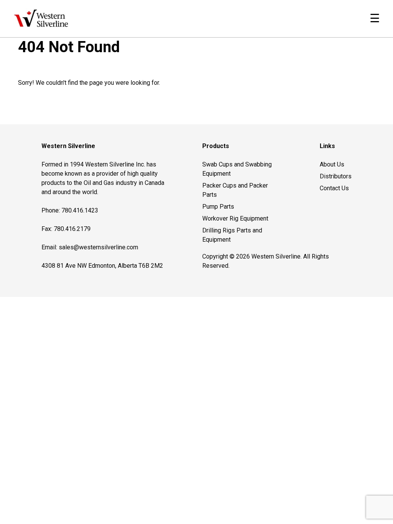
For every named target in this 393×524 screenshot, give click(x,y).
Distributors (336, 176)
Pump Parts (218, 206)
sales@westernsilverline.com (98, 247)
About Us (332, 164)
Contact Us (334, 188)
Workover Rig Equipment (235, 218)
